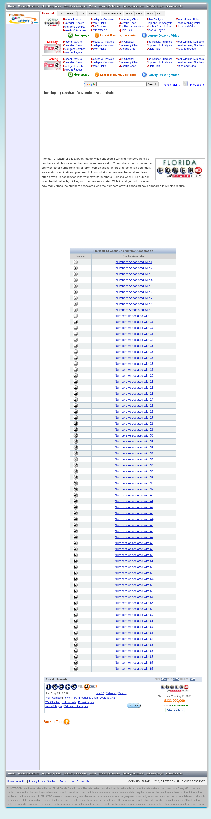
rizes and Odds (186, 26)
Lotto (81, 13)
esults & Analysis (74, 30)
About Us (21, 781)
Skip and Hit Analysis (76, 706)
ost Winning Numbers (190, 41)
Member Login (154, 6)
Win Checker (52, 702)
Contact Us (83, 781)
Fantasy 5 (93, 13)
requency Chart (129, 19)
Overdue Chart (108, 697)
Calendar (111, 693)
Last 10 (100, 693)
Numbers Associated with (134, 262)
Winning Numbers (28, 6)
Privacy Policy (37, 781)
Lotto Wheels (69, 702)
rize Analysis (155, 19)
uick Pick (125, 30)
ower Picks (98, 23)
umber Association (159, 26)
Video (92, 6)
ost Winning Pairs (187, 19)
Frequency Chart (88, 697)
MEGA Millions (67, 13)
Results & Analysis (75, 6)
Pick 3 (150, 13)
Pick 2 (160, 13)
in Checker (99, 26)
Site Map (52, 781)
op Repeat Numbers (131, 26)
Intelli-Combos (53, 697)
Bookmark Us (174, 6)
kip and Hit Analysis (159, 23)
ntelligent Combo (102, 19)
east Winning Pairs (188, 23)
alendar (68, 23)
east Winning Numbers (190, 45)
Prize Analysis (86, 702)
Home (11, 6)
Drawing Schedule (109, 6)
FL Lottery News (51, 6)
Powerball (48, 13)
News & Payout (53, 706)
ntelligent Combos (74, 26)
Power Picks (70, 697)
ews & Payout (156, 30)
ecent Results (72, 19)
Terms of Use (67, 781)
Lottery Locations (133, 6)
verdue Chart (127, 23)
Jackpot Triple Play (112, 13)
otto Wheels (99, 30)
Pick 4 (139, 13)
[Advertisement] (22, 86)
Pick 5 (129, 13)
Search (80, 23)
